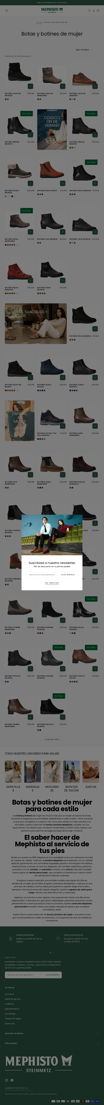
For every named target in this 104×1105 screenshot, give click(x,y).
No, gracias (52, 583)
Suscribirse (68, 575)
